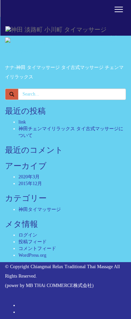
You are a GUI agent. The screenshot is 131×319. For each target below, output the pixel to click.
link (22, 122)
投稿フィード (32, 241)
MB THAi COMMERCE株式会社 (59, 285)
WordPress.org (32, 255)
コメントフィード (37, 248)
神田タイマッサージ (39, 209)
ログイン (27, 235)
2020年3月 (29, 176)
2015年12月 (30, 183)
